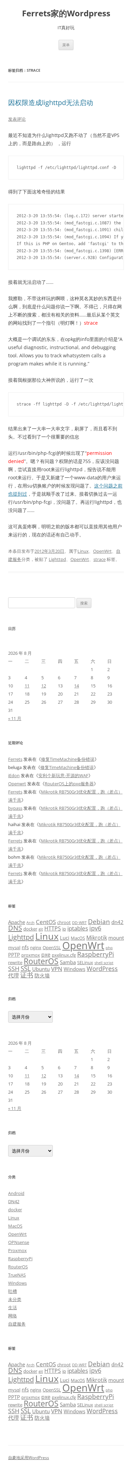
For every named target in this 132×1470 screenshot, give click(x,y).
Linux (83, 551)
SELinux (85, 962)
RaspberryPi (95, 954)
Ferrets (15, 759)
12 (43, 686)
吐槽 (12, 1291)
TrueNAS (17, 1275)
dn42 (117, 922)
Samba (68, 962)
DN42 (13, 1201)
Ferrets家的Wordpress (66, 13)
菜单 (66, 44)
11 (27, 686)
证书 (26, 974)
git (41, 929)
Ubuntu (41, 968)
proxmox (30, 955)
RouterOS (41, 961)
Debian (99, 921)
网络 (12, 1316)
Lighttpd (57, 559)
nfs (25, 947)
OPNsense (18, 1242)
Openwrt (17, 784)
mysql (14, 947)
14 (76, 686)
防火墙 (42, 975)
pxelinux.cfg (64, 955)
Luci (64, 937)
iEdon (14, 775)
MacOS (78, 938)
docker (30, 929)
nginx (35, 947)
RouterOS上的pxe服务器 (69, 784)
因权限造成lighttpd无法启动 (50, 102)
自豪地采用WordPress (28, 1457)
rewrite (15, 962)
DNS (15, 928)
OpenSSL (52, 947)
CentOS (46, 922)
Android (16, 1193)
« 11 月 (14, 718)
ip (64, 929)
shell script (103, 962)
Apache (16, 922)
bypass (15, 808)
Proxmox (17, 1250)
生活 (12, 1307)
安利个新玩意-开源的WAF (63, 775)
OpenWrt (102, 551)
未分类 (14, 1299)
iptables (77, 928)
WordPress (102, 968)
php (109, 947)
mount (116, 937)
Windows (74, 968)
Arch (30, 922)
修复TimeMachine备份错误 (67, 759)
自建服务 (17, 1324)
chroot (64, 922)
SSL (26, 968)
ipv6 (95, 928)
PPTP (14, 954)
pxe (45, 954)
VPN (56, 968)
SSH (13, 968)
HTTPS (52, 928)
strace (99, 559)
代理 (13, 975)
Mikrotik (96, 937)
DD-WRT (79, 922)
